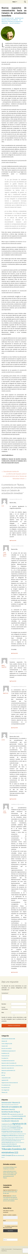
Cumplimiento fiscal (7, 1124)
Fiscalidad (4, 1058)
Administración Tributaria (11, 1102)
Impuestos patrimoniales (7, 1070)
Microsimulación (5, 1137)
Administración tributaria (7, 1038)
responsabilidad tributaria (11, 1146)
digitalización (19, 1123)
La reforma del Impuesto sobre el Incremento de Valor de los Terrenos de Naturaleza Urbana (14, 476)
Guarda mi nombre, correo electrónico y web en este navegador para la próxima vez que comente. (14, 1019)
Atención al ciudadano (12, 1107)
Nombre (4, 1004)
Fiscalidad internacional (7, 1060)
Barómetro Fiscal (8, 1109)
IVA (2, 1075)
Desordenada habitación (10, 471)
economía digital (15, 1126)
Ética (3, 1157)
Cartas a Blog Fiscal (6, 1043)
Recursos (18, 1140)
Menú (14, 2)
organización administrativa (18, 1139)
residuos (14, 1144)
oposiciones (9, 1139)
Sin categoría (5, 1090)
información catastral (21, 1133)
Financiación (4, 1055)
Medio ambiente (19, 1135)
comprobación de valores (16, 1114)
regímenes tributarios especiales (18, 1142)
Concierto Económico (19, 1116)
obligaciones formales (19, 1137)
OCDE (4, 1139)
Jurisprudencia (5, 1077)
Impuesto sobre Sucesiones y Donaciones (11, 1065)
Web (3, 1012)
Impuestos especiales (7, 1068)
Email (4, 1220)
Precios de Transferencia (8, 1140)
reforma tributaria (6, 1142)
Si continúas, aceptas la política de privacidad (10, 1226)
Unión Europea (7, 1155)
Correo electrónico (5, 1008)
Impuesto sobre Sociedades (8, 1063)
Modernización (12, 1137)
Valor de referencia (19, 1155)
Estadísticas (4, 1053)
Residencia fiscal (6, 1144)
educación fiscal (6, 1128)
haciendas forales (13, 1133)
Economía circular (6, 1126)
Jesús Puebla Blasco (15, 23)
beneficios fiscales (8, 1112)
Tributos (3, 1092)
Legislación (4, 1080)
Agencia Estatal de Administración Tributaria (10, 1104)
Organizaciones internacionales (9, 1082)
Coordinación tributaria (10, 1121)
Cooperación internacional (12, 1118)
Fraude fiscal (7, 1132)
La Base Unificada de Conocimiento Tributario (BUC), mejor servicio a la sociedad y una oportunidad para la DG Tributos (10, 1175)
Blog (18, 1112)
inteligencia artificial (8, 1135)
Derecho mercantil (6, 1048)
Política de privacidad (7, 1249)
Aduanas (4, 1041)
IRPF (3, 1073)
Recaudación (5, 1087)
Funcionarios (17, 1132)
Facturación (11, 1129)
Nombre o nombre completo (9, 1215)
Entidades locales (16, 1128)
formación (17, 1129)
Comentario (5, 993)
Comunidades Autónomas (7, 1116)
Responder (13, 540)
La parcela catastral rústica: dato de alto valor (10, 1191)
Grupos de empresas (6, 1133)
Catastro (8, 19)
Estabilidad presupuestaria (8, 1051)
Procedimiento (14, 19)
